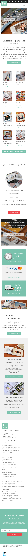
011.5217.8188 (5, 433)
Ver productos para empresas (14, 376)
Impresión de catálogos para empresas (12, 481)
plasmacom (16, 548)
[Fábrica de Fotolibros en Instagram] (15, 1)
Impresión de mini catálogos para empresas (13, 486)
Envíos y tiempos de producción (10, 495)
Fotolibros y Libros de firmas (20, 125)
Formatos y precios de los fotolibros (11, 447)
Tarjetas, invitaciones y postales (10, 478)
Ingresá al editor (14, 212)
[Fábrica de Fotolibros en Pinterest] (9, 1)
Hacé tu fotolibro (9, 19)
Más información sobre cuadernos (13, 234)
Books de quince (6, 454)
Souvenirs (4, 469)
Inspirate (19, 19)
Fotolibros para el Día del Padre (10, 467)
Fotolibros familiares (6, 84)
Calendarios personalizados (9, 474)
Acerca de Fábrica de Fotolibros (10, 491)
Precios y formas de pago (8, 493)
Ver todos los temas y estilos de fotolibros (14, 151)
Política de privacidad (7, 503)
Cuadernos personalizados (8, 476)
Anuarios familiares (7, 461)
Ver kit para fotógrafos (14, 412)
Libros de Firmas (6, 455)
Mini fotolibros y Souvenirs (20, 143)
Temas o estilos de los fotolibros (10, 449)
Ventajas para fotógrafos (8, 497)
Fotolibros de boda (7, 452)
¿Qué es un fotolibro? (7, 445)
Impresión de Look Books (8, 483)
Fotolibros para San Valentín (9, 464)
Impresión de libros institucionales (10, 485)
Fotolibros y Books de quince (7, 125)
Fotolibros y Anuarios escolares (19, 105)
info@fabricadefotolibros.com (9, 435)
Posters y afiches (6, 479)
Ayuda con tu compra (7, 500)
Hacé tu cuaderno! (13, 237)
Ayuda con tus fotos (7, 502)
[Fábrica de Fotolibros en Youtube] (18, 1)
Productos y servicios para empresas (11, 498)
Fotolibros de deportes (8, 462)
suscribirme (14, 534)
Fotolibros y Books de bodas (7, 143)
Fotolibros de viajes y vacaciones (19, 85)
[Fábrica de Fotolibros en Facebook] (12, 1)
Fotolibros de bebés (6, 104)
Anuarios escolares (7, 459)
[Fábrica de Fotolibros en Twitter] (21, 1)
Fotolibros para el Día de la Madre (10, 466)
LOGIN (24, 1)
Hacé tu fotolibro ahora (14, 62)
